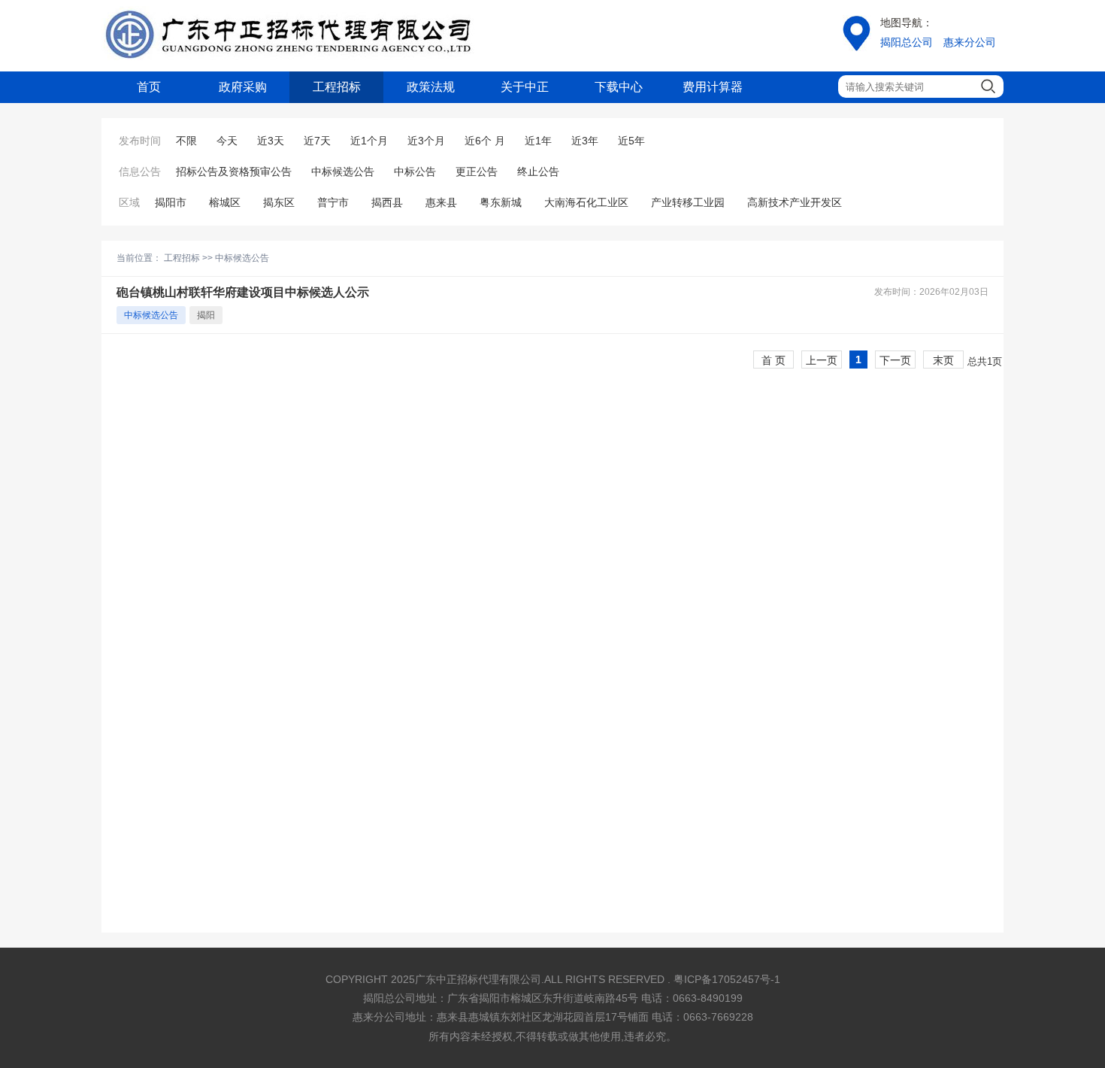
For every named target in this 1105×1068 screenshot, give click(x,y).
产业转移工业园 (688, 202)
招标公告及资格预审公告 (234, 171)
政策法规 (431, 86)
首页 (149, 86)
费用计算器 (713, 86)
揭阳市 (170, 202)
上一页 (821, 360)
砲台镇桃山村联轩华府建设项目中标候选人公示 (243, 292)
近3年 (584, 141)
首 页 (773, 360)
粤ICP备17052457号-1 (727, 979)
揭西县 (387, 202)
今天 (227, 141)
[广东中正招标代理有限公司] (289, 36)
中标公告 (415, 171)
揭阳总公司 (906, 42)
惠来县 (441, 202)
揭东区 (279, 202)
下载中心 (619, 86)
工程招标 (337, 86)
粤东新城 (501, 202)
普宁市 (333, 202)
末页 (943, 360)
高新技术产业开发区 (794, 202)
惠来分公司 (969, 42)
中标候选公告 (342, 171)
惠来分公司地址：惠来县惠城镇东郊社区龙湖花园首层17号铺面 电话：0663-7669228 (553, 1017)
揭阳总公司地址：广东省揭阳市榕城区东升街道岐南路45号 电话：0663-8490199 (553, 998)
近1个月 (369, 141)
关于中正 (525, 86)
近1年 (538, 141)
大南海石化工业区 (586, 202)
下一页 (895, 360)
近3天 (270, 141)
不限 (186, 141)
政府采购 (243, 86)
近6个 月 (485, 141)
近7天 (317, 141)
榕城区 (225, 202)
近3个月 (426, 141)
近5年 (631, 141)
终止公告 (538, 171)
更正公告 (477, 171)
